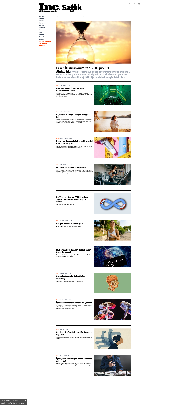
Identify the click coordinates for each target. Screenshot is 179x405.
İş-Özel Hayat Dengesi (88, 16)
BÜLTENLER (131, 3)
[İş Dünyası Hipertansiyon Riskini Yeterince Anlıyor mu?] (112, 365)
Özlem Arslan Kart (65, 138)
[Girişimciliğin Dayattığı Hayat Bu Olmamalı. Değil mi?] (112, 338)
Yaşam (41, 30)
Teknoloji (41, 25)
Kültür (62, 16)
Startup (41, 16)
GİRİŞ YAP (135, 3)
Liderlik (41, 21)
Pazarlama (42, 27)
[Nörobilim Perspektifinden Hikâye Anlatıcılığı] (112, 283)
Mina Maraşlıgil (64, 164)
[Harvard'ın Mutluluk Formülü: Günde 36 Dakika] (112, 121)
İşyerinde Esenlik (99, 16)
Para (40, 32)
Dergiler (41, 39)
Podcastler (42, 37)
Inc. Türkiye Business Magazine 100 (45, 42)
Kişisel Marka (108, 16)
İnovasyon (42, 23)
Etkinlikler (42, 45)
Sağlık (66, 16)
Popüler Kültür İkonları (76, 16)
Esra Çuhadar (63, 85)
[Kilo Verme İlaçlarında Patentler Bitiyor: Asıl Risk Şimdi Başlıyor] (112, 147)
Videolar (41, 34)
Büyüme (41, 18)
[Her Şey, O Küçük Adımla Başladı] (112, 230)
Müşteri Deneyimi (117, 16)
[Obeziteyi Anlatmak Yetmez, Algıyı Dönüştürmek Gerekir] (112, 95)
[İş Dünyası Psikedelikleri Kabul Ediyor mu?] (112, 309)
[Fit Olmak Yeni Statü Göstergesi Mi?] (112, 174)
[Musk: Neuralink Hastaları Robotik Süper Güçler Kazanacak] (112, 256)
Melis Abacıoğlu (64, 220)
